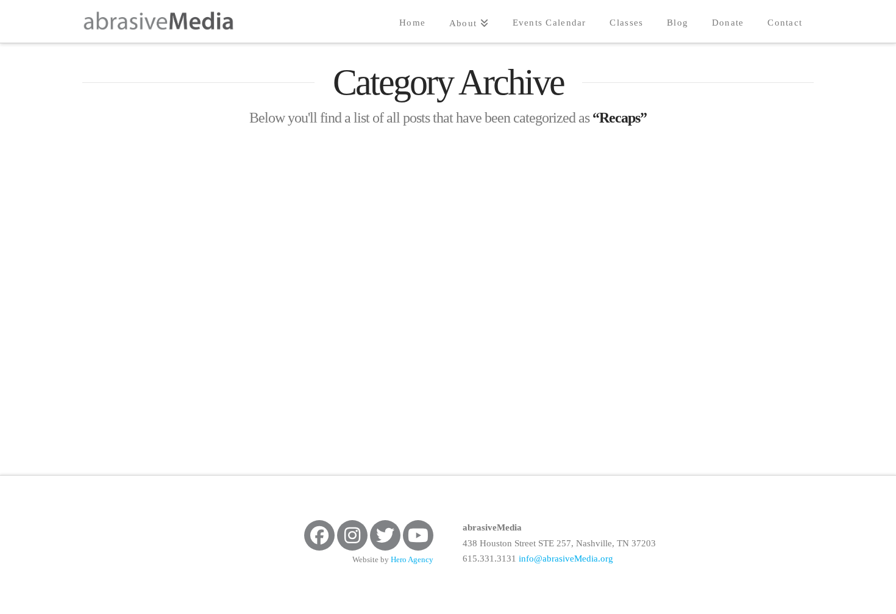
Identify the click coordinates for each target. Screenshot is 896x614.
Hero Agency (412, 559)
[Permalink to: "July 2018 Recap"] (197, 229)
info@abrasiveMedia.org (566, 558)
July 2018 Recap (149, 332)
